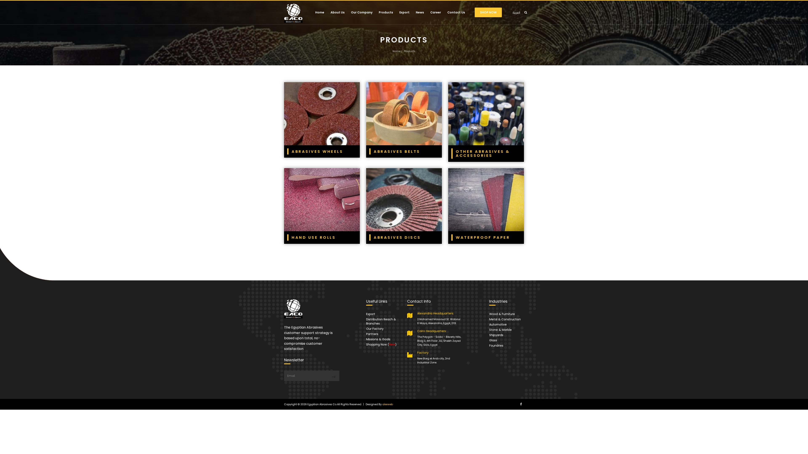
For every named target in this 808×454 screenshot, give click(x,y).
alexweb (387, 404)
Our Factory (375, 329)
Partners (372, 334)
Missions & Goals (378, 339)
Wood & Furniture (502, 314)
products (409, 51)
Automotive (498, 324)
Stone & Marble (500, 330)
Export (404, 12)
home (396, 51)
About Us (338, 12)
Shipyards (496, 335)
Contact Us (456, 12)
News (420, 12)
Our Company (361, 12)
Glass (493, 340)
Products (386, 12)
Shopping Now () (381, 344)
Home (319, 12)
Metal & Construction (505, 319)
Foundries (496, 345)
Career (435, 12)
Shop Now (488, 12)
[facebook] (521, 404)
